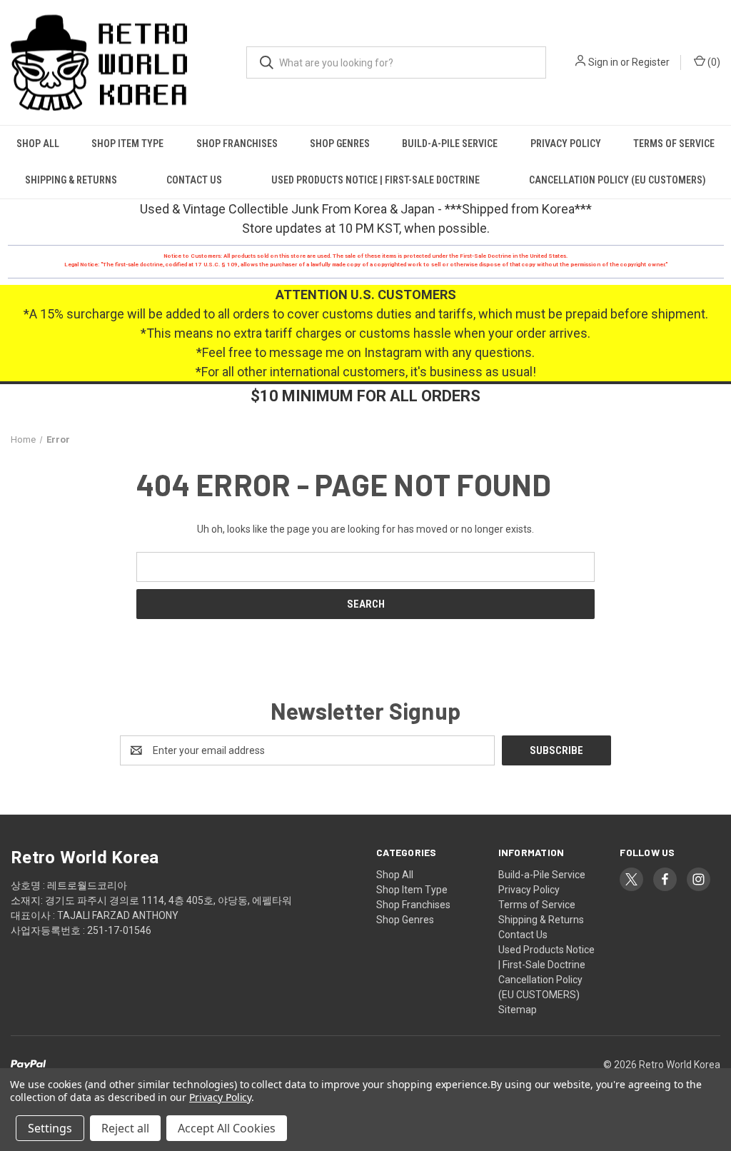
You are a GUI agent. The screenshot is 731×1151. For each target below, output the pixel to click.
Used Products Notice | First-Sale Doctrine (375, 180)
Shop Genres (340, 143)
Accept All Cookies (227, 1128)
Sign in (603, 62)
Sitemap (517, 1009)
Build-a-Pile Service (450, 143)
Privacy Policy (565, 143)
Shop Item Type (127, 143)
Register (651, 62)
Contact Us (194, 180)
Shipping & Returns (71, 180)
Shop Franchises (237, 143)
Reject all (125, 1128)
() (712, 62)
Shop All (37, 143)
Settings (50, 1128)
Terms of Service (674, 143)
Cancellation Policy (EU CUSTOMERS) (617, 180)
